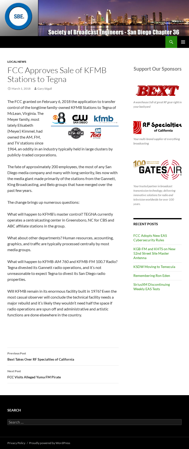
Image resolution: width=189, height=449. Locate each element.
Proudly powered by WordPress (49, 443)
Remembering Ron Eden (151, 275)
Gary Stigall (44, 88)
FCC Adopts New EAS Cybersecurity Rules (150, 237)
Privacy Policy (16, 443)
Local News (16, 61)
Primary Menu (183, 42)
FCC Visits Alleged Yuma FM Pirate (34, 374)
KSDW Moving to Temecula (154, 267)
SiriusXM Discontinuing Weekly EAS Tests (151, 286)
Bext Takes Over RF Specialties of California (40, 356)
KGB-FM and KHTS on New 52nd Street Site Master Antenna (154, 253)
